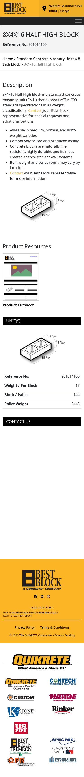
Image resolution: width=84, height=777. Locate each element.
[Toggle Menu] (78, 21)
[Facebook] (35, 596)
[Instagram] (48, 596)
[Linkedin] (42, 596)
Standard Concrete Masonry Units (45, 58)
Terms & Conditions (54, 627)
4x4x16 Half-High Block (16, 612)
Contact (34, 110)
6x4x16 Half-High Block (44, 612)
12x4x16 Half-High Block (17, 615)
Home (8, 58)
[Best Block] (42, 579)
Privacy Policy (25, 627)
